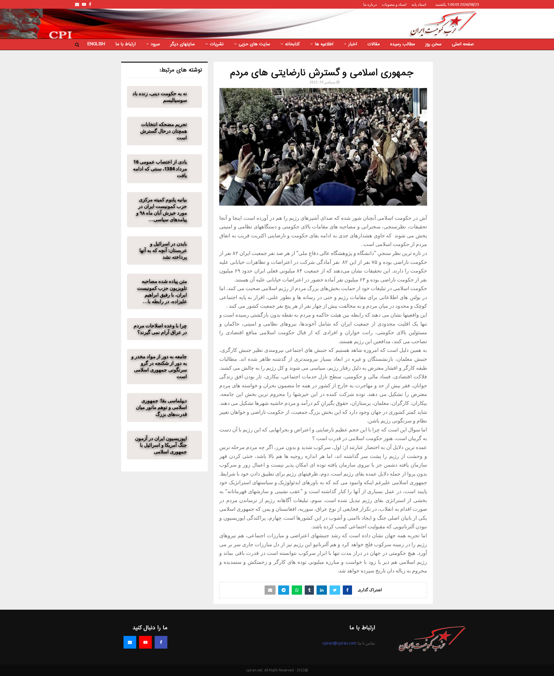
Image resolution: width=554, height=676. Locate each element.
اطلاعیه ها (324, 44)
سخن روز (433, 44)
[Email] (129, 642)
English (96, 44)
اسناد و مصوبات (394, 4)
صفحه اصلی (463, 44)
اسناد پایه (418, 4)
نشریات (217, 44)
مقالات (373, 44)
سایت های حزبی (254, 44)
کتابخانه (292, 44)
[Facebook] (161, 642)
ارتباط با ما (125, 44)
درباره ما (370, 4)
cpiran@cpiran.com (339, 643)
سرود (155, 44)
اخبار (352, 44)
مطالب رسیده (402, 44)
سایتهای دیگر (182, 44)
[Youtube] (145, 642)
